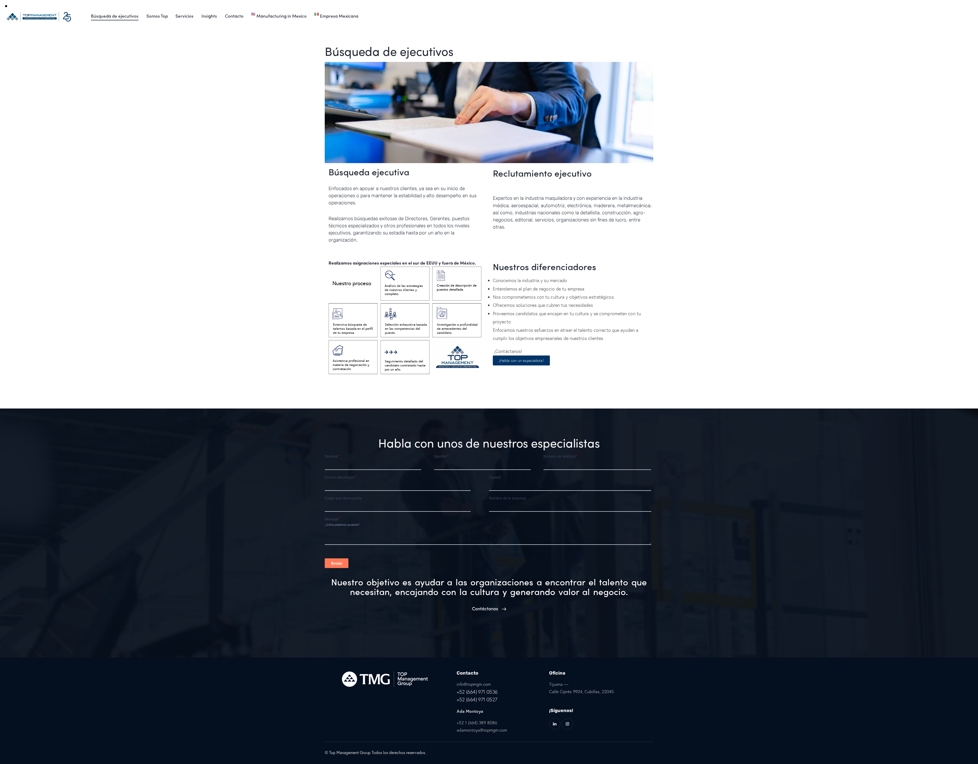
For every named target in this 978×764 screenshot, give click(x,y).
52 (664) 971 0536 (478, 691)
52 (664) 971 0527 (478, 699)
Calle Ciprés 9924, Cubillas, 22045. (582, 691)
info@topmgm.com (474, 684)
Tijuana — (558, 684)
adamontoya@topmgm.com (482, 730)
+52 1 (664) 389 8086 (477, 723)
